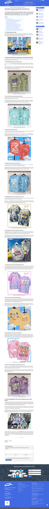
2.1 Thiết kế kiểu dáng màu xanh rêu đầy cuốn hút (12, 20)
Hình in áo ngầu (15, 194)
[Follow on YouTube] (9, 493)
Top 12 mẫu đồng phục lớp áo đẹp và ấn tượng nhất (41, 17)
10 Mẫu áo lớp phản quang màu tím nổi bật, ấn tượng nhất (41, 23)
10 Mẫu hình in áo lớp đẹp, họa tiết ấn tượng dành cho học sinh (41, 10)
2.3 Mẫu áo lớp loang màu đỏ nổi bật (11, 22)
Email (16, 454)
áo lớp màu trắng (18, 362)
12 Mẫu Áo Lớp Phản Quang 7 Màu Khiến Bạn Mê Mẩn (41, 14)
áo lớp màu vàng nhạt (15, 330)
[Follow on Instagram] (6, 493)
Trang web (26, 454)
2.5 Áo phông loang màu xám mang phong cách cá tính (13, 24)
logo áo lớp (8, 200)
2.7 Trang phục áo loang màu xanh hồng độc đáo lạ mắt (13, 26)
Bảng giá (15, 5)
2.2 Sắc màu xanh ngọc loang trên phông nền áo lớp (13, 21)
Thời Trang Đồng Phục (12, 434)
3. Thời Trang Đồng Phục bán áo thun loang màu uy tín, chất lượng (14, 30)
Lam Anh (16, 10)
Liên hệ (28, 5)
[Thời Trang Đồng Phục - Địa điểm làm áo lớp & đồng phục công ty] (9, 2)
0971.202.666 (36, 496)
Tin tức (31, 5)
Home (5, 7)
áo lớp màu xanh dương (27, 164)
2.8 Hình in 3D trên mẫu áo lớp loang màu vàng (12, 27)
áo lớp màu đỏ (20, 133)
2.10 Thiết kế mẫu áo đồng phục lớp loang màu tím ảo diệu (14, 29)
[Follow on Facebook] (5, 493)
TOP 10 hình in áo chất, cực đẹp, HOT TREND (41, 20)
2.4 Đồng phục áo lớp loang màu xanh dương (12, 23)
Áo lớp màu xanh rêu (7, 63)
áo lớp (13, 66)
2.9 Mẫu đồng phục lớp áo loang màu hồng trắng (12, 28)
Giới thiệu (24, 5)
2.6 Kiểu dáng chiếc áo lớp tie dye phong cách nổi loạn (13, 25)
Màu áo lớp (20, 5)
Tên (6, 454)
